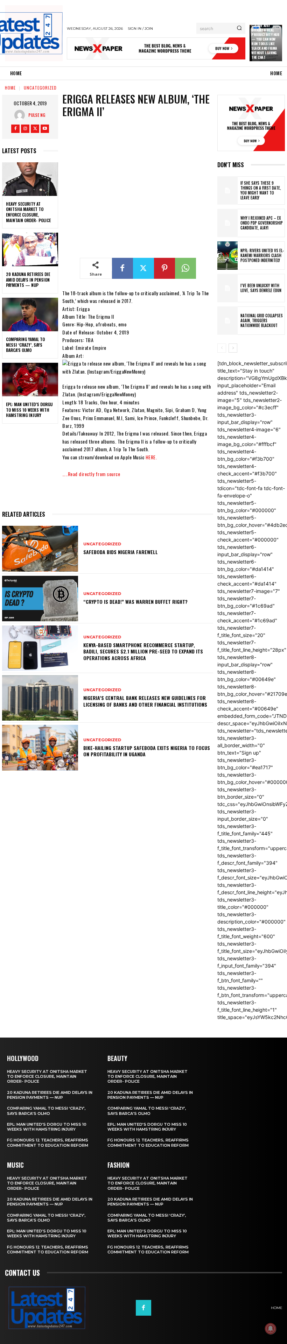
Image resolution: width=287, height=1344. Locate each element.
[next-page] (233, 348)
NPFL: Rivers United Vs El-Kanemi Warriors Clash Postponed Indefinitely (262, 255)
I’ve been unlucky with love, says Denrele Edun (260, 288)
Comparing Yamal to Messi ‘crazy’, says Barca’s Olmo (25, 344)
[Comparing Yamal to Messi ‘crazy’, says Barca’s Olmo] (30, 314)
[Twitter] (35, 129)
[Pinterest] (164, 268)
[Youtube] (45, 129)
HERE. (151, 457)
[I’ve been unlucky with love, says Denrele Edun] (227, 288)
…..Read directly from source (91, 474)
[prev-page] (221, 348)
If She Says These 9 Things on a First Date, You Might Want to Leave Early (260, 190)
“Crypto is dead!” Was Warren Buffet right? (135, 601)
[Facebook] (15, 129)
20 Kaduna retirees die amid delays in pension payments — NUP (28, 279)
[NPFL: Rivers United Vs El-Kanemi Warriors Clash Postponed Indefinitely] (227, 255)
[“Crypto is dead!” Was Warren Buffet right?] (40, 598)
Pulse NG (36, 115)
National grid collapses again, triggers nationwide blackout (261, 320)
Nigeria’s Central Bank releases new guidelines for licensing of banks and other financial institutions (145, 701)
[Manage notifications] (270, 1328)
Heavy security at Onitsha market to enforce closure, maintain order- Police (28, 212)
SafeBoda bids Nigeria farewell (120, 552)
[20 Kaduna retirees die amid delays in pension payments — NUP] (30, 249)
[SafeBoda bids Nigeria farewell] (40, 548)
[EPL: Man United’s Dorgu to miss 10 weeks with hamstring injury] (30, 379)
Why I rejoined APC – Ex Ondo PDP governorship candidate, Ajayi (261, 223)
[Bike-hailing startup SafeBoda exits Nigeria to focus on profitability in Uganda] (40, 747)
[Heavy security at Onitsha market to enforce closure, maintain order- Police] (30, 179)
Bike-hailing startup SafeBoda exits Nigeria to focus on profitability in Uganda (146, 751)
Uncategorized (40, 88)
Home (10, 88)
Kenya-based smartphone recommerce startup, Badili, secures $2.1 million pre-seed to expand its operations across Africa (143, 651)
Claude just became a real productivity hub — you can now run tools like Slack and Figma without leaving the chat (265, 41)
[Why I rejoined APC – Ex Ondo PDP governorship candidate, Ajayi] (227, 223)
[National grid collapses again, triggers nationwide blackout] (227, 320)
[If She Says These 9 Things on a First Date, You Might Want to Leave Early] (227, 190)
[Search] (239, 28)
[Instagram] (25, 129)
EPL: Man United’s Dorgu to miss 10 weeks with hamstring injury (29, 409)
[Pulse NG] (21, 115)
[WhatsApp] (185, 268)
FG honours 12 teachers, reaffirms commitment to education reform (47, 1142)
